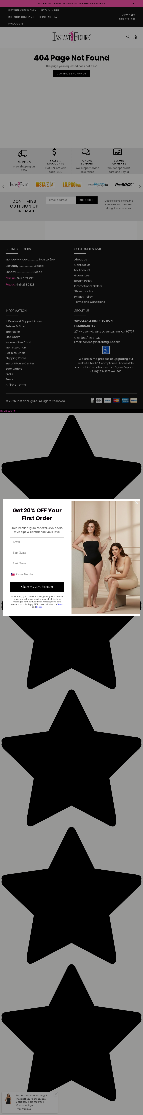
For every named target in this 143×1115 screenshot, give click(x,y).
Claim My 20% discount (37, 587)
